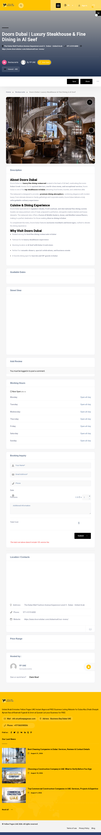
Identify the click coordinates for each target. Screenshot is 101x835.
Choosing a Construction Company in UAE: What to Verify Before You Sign (60, 769)
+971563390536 (21, 725)
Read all (5, 810)
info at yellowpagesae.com (24, 719)
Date (12, 490)
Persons (13, 497)
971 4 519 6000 (72, 46)
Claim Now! (34, 677)
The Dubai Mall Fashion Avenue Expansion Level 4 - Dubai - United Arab (33, 46)
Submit (81, 536)
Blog (93, 828)
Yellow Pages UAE (11, 824)
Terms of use (72, 828)
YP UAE (22, 665)
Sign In (84, 6)
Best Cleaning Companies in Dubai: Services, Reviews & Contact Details (59, 749)
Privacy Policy (84, 828)
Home (8, 92)
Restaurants (20, 92)
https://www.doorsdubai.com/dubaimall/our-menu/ (46, 619)
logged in (25, 371)
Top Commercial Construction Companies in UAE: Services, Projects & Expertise (63, 789)
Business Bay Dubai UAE (60, 719)
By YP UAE (31, 62)
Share (87, 81)
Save (74, 81)
